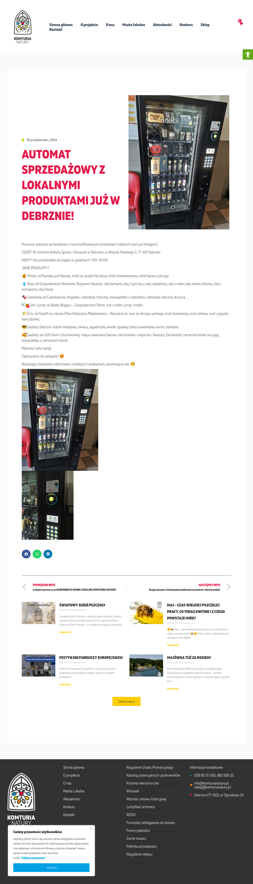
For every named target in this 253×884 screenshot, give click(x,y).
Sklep (205, 24)
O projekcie (89, 24)
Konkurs (186, 24)
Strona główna (61, 24)
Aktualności (162, 24)
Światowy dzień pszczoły (82, 604)
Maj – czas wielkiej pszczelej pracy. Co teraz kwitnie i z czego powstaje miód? (196, 611)
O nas (110, 24)
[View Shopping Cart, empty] (241, 26)
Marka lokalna (133, 24)
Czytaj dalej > (65, 632)
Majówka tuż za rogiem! (189, 657)
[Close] (90, 828)
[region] (51, 850)
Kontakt (55, 29)
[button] (248, 54)
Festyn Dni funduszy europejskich (91, 657)
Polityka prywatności (33, 857)
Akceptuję (51, 867)
